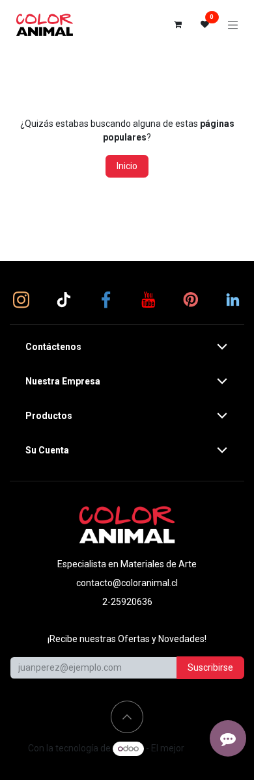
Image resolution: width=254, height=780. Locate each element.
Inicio (127, 166)
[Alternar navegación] (233, 24)
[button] (127, 717)
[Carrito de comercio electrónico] (178, 25)
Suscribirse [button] (210, 667)
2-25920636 (127, 602)
